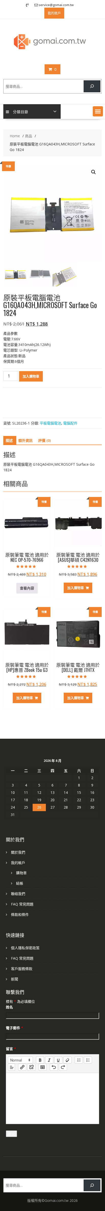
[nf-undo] (54, 1067)
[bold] (40, 1060)
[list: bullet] (88, 1060)
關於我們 (18, 852)
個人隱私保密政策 (25, 947)
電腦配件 (70, 423)
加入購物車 (31, 376)
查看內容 (27, 588)
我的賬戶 (54, 13)
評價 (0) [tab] (44, 440)
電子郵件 (14, 1027)
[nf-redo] (63, 1067)
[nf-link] (22, 1067)
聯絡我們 (18, 893)
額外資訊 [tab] (25, 440)
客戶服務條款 (21, 968)
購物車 (21, 872)
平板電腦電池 (50, 423)
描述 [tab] (9, 440)
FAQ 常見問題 (22, 904)
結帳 (19, 883)
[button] (98, 111)
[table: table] (42, 1067)
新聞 (14, 979)
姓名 (9, 1007)
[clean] (67, 1060)
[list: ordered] (79, 1060)
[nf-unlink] (31, 1067)
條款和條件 (20, 914)
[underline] (58, 1060)
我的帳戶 (18, 862)
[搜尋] (92, 86)
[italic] (49, 1060)
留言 (11, 1048)
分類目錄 (20, 111)
